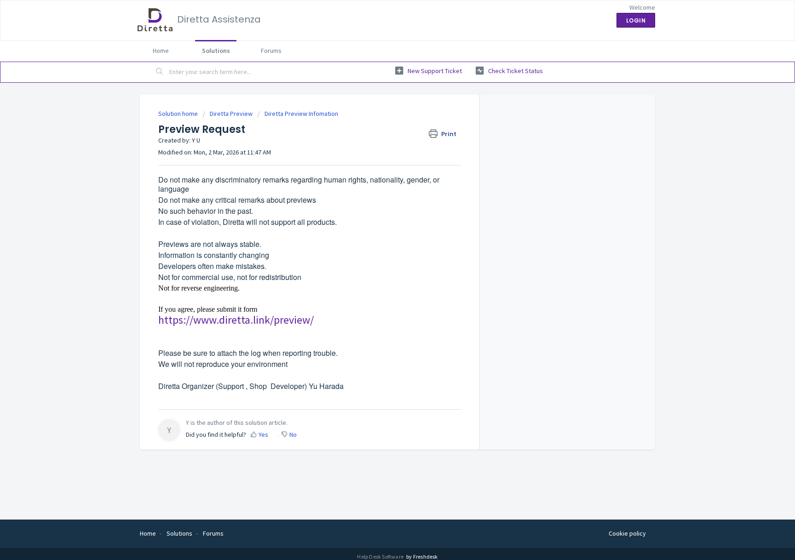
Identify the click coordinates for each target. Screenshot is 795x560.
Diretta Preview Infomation (301, 113)
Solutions (216, 50)
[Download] (380, 160)
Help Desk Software (380, 556)
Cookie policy (627, 533)
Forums (271, 50)
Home (161, 50)
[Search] (160, 72)
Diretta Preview (231, 113)
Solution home (178, 113)
